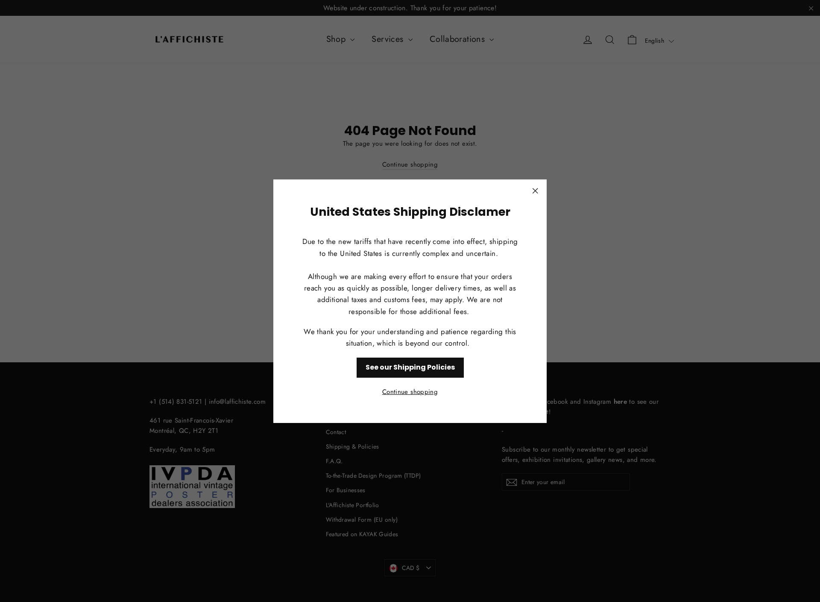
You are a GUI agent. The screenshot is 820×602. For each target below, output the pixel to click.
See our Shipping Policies (410, 367)
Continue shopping (410, 391)
